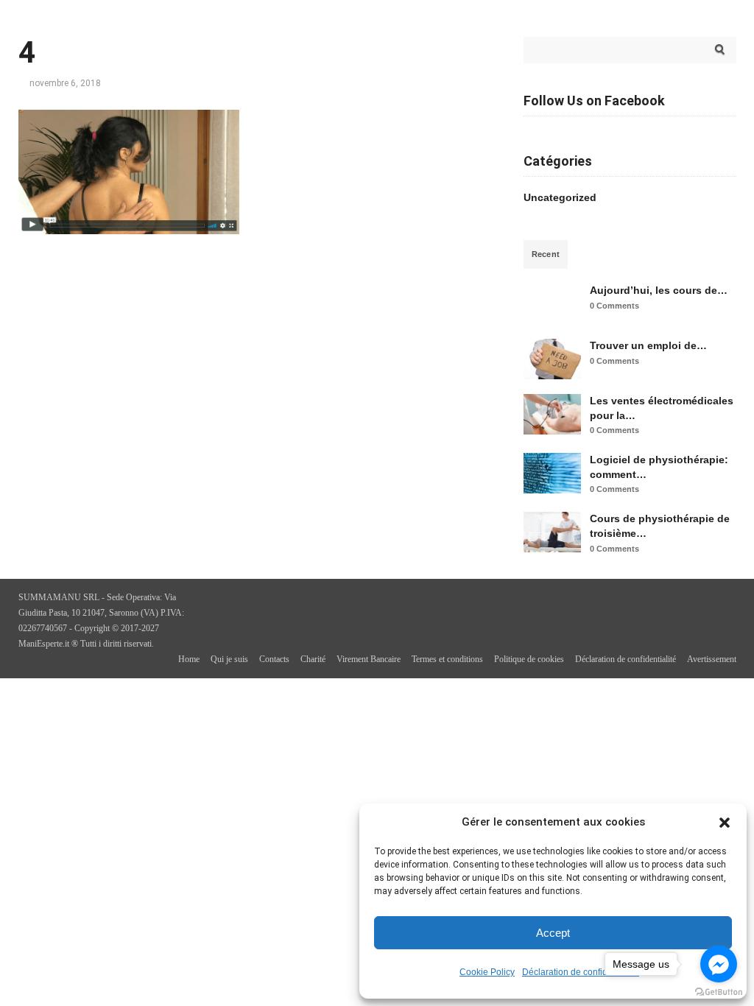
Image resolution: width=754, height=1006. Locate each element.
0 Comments (614, 305)
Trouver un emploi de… (648, 345)
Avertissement (711, 659)
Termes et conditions (447, 659)
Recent (546, 254)
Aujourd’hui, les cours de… (658, 290)
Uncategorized (560, 197)
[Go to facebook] (718, 964)
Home (189, 659)
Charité (312, 659)
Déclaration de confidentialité (580, 972)
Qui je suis (229, 659)
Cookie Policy (487, 972)
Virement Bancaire (369, 659)
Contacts (274, 659)
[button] (724, 822)
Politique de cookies (529, 659)
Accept (553, 932)
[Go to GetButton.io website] (718, 992)
